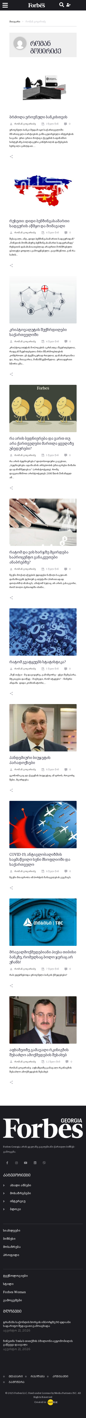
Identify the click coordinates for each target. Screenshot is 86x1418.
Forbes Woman (14, 1292)
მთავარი (14, 22)
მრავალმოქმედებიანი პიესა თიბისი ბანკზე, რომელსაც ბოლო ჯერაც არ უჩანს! (42, 957)
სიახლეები (11, 1230)
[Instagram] (16, 1163)
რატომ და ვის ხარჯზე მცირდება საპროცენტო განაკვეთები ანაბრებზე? (38, 557)
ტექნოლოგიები (15, 1275)
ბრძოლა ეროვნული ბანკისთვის (38, 117)
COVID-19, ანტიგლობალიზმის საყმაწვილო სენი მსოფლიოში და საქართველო (39, 860)
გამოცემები (12, 1300)
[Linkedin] (35, 1163)
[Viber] (44, 1163)
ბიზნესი (9, 1238)
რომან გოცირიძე (25, 124)
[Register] (69, 5)
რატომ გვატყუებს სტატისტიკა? (37, 662)
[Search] (61, 5)
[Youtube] (26, 1163)
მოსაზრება (12, 1247)
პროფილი (11, 1255)
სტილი (8, 1284)
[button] (5, 5)
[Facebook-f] (7, 1163)
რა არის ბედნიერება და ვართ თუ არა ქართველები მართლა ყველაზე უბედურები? (41, 444)
